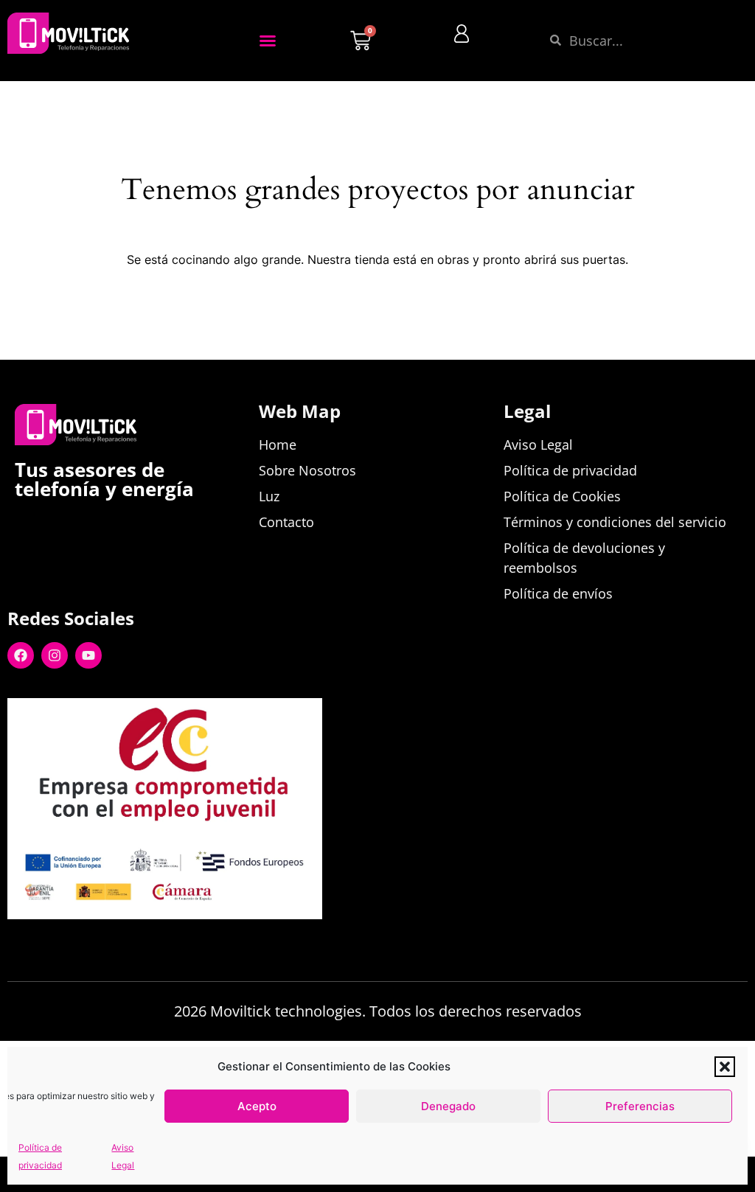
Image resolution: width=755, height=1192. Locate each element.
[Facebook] (20, 655)
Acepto (256, 1106)
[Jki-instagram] (118, 943)
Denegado (448, 1106)
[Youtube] (88, 655)
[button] (724, 1066)
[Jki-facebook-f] (16, 943)
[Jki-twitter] (50, 943)
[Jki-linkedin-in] (84, 943)
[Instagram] (54, 655)
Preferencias (640, 1106)
